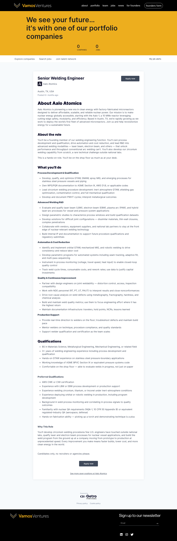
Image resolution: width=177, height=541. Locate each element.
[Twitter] (132, 534)
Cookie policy (95, 503)
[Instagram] (126, 534)
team (105, 5)
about (84, 5)
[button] (153, 5)
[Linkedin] (121, 534)
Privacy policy (82, 503)
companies (25, 59)
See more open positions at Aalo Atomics (88, 473)
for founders (133, 5)
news (121, 5)
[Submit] (157, 523)
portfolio (95, 5)
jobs (113, 5)
